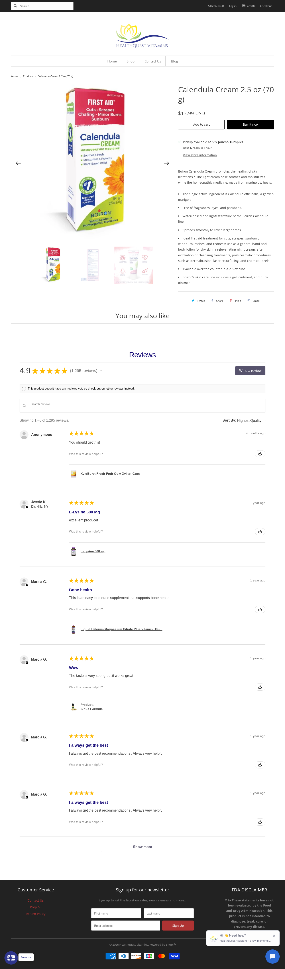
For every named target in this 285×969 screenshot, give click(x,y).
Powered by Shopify (162, 945)
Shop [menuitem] (130, 61)
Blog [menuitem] (174, 61)
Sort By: (229, 420)
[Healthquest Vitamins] (142, 35)
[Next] (166, 163)
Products (28, 76)
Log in (232, 6)
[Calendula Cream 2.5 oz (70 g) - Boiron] (92, 163)
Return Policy (35, 914)
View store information (200, 155)
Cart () (250, 6)
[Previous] (18, 163)
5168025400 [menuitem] (216, 6)
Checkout (266, 6)
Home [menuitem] (112, 61)
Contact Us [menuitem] (153, 61)
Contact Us (36, 900)
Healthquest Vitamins (133, 945)
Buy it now (251, 124)
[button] (101, 370)
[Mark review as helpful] (260, 453)
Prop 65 (35, 907)
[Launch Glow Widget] (11, 958)
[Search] (15, 6)
